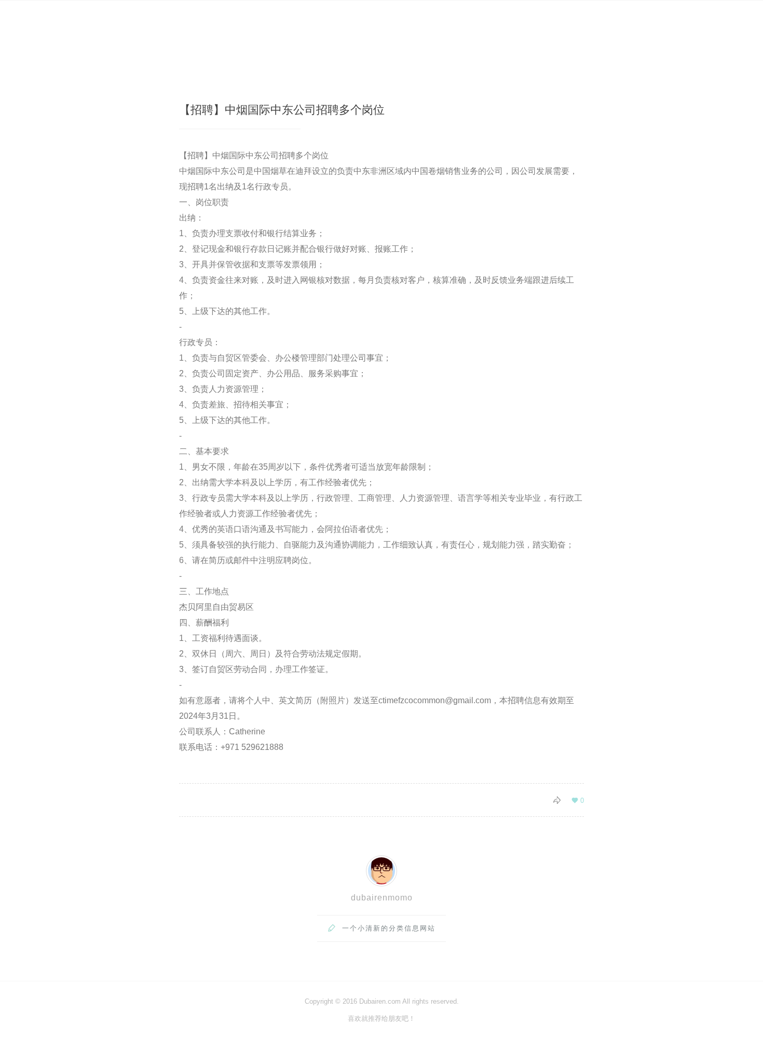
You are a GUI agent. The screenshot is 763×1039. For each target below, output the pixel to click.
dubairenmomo (382, 897)
